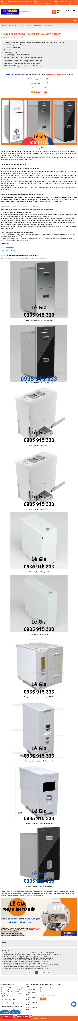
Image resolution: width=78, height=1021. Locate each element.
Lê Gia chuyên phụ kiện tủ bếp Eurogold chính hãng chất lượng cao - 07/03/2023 (27, 968)
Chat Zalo (5, 1012)
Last (49, 972)
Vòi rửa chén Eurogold (7, 247)
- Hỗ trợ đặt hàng (31, 989)
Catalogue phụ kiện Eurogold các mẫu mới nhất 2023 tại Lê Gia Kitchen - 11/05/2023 (29, 953)
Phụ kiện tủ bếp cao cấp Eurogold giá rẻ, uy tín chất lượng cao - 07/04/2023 (26, 961)
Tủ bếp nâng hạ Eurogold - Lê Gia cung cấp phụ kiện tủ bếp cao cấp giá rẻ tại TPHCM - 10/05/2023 (32, 954)
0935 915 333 (6, 1017)
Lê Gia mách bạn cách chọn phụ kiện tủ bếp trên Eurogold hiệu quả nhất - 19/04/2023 (29, 960)
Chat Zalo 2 (15, 1012)
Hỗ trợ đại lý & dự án (7, 1010)
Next (44, 972)
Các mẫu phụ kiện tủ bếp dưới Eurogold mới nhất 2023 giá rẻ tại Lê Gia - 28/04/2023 (28, 958)
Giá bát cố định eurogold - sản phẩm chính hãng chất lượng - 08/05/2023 (25, 956)
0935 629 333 (22, 1017)
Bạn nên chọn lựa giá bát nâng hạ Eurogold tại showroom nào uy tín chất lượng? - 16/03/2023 (31, 965)
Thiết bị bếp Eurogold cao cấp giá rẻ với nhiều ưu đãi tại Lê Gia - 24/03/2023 (26, 963)
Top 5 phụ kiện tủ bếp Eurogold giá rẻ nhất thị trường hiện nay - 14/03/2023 (26, 966)
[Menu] (3, 21)
